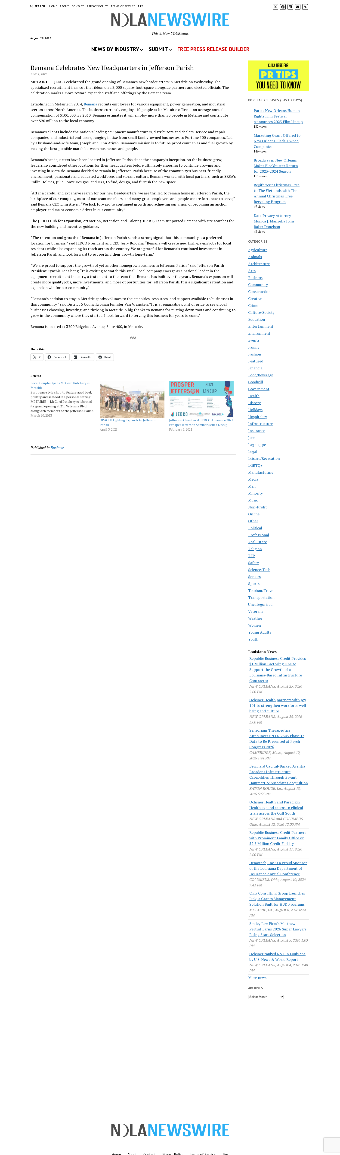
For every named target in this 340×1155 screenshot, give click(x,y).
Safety (253, 562)
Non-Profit (257, 507)
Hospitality (257, 416)
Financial (255, 368)
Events (254, 340)
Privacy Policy (97, 6)
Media (253, 479)
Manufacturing (260, 472)
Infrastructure (260, 423)
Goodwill (255, 381)
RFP (251, 555)
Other (253, 521)
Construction (259, 291)
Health (254, 395)
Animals (255, 256)
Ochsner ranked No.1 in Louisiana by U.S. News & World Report (277, 956)
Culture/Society (261, 312)
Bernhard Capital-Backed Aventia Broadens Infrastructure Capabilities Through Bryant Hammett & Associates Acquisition (278, 774)
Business (58, 447)
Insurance (256, 430)
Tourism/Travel (261, 590)
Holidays (255, 409)
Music (253, 500)
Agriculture (257, 249)
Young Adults (259, 632)
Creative (255, 298)
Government (258, 388)
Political (255, 527)
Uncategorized (260, 604)
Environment (259, 333)
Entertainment (260, 326)
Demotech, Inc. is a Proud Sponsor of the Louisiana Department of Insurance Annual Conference (278, 868)
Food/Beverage (260, 375)
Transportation (261, 597)
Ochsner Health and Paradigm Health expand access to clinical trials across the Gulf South (276, 808)
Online (254, 514)
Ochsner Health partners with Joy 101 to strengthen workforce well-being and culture (278, 705)
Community (258, 284)
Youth (253, 639)
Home (53, 6)
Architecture (259, 263)
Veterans (255, 611)
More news (257, 977)
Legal (252, 451)
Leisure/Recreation (264, 458)
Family (253, 347)
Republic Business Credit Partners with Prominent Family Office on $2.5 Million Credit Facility (277, 838)
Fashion (254, 354)
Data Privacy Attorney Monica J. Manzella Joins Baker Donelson (274, 221)
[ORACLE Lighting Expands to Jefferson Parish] (132, 399)
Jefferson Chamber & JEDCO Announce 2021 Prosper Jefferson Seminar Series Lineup (201, 422)
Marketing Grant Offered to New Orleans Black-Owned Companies (277, 141)
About (64, 6)
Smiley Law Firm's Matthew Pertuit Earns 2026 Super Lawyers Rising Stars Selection (277, 929)
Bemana (90, 104)
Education (256, 319)
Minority (255, 493)
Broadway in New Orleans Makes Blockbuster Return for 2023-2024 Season (276, 166)
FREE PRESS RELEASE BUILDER (213, 49)
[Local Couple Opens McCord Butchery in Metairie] (65, 399)
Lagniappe (257, 444)
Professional (258, 534)
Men (252, 486)
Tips (140, 6)
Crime (253, 305)
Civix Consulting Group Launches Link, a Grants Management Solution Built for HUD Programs (277, 899)
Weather (255, 618)
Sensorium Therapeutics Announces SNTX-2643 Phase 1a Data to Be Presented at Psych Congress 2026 (276, 738)
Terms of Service (123, 6)
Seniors (254, 576)
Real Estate (257, 541)
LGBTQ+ (255, 465)
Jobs (251, 437)
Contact (78, 6)
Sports (254, 583)
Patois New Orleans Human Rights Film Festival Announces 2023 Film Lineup (278, 116)
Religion (255, 548)
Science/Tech (259, 569)
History (254, 402)
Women (254, 625)
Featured (255, 361)
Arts (252, 270)
